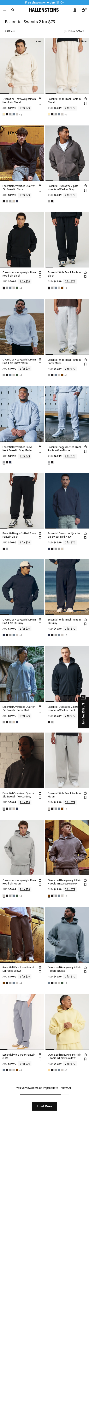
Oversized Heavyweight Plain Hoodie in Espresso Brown (64, 882)
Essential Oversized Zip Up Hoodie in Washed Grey (63, 187)
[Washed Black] (52, 201)
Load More (44, 1106)
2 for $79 (25, 108)
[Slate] (13, 114)
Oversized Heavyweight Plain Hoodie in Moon (19, 882)
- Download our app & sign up (52, 2)
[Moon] (17, 114)
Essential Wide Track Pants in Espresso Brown (18, 969)
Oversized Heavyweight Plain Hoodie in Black (19, 274)
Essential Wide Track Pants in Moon (64, 795)
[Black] (7, 114)
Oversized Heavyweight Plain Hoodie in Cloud (19, 100)
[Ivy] (17, 287)
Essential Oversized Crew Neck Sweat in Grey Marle (17, 448)
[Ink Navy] (17, 201)
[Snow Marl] (7, 201)
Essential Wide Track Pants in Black (64, 274)
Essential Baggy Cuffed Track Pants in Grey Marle (64, 448)
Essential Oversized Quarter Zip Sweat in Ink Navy (64, 535)
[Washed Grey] (49, 201)
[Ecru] (13, 201)
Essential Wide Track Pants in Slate (18, 1056)
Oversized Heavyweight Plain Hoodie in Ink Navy (19, 621)
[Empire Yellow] (49, 1070)
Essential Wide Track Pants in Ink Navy (64, 621)
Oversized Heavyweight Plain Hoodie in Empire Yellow (64, 1056)
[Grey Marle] (3, 462)
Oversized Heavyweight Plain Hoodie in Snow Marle (19, 361)
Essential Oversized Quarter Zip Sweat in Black (18, 187)
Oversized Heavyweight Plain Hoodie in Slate (64, 969)
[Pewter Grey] (10, 201)
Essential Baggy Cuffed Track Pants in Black (19, 535)
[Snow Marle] (10, 114)
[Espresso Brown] (62, 287)
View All (66, 1088)
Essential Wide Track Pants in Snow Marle (64, 361)
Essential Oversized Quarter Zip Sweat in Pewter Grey (18, 795)
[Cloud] (3, 114)
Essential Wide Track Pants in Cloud (64, 100)
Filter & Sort (76, 31)
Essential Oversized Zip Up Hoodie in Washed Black (63, 708)
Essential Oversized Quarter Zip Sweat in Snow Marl (18, 708)
